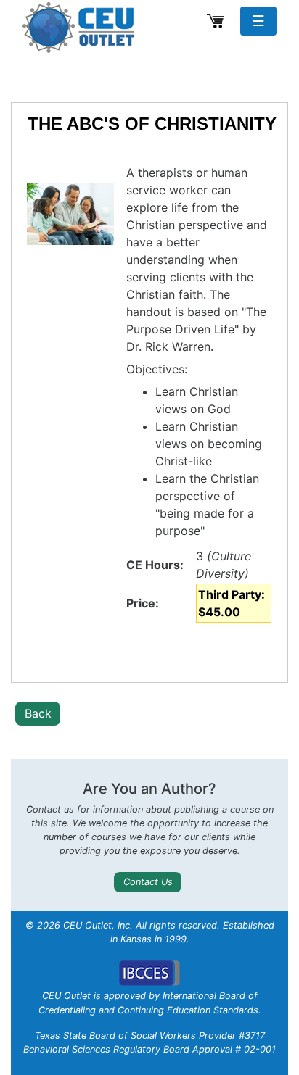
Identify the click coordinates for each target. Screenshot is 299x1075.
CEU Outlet (80, 27)
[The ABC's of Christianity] (70, 214)
